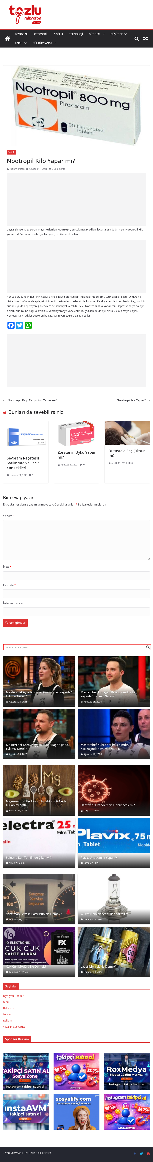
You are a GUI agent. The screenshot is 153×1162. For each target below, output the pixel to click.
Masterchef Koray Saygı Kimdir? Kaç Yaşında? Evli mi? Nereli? (37, 747)
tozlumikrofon (17, 168)
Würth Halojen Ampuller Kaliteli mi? (105, 914)
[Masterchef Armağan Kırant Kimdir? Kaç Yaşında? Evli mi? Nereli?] (114, 681)
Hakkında (8, 1008)
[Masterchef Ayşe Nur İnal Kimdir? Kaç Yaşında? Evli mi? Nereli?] (39, 681)
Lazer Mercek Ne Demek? (99, 967)
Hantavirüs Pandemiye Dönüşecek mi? (108, 805)
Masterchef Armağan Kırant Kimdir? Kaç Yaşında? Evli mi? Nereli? (109, 694)
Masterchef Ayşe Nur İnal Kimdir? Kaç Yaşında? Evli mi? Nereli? (39, 694)
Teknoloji (76, 34)
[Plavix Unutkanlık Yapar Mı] (114, 835)
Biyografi (21, 34)
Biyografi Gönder (13, 996)
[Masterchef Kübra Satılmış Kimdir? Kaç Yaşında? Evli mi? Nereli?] (114, 734)
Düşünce (116, 34)
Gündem (94, 34)
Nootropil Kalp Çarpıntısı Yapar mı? (32, 400)
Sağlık (58, 34)
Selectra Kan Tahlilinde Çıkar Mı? (28, 858)
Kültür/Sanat (42, 43)
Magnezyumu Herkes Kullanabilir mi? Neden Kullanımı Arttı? (37, 803)
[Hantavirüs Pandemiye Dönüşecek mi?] (114, 790)
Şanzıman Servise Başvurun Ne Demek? (34, 914)
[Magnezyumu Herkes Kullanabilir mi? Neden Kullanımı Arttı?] (39, 790)
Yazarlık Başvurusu (14, 1026)
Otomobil (41, 34)
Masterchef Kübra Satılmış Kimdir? (105, 745)
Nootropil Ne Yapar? (131, 400)
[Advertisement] (76, 199)
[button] (102, 34)
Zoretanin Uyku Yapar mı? (76, 455)
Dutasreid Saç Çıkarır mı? (126, 453)
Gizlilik (6, 1002)
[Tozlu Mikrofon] (7, 38)
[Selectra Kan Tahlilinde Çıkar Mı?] (39, 843)
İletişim (7, 1014)
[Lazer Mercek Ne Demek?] (114, 952)
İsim (7, 567)
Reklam (7, 1020)
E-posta (9, 585)
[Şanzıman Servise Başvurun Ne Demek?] (39, 899)
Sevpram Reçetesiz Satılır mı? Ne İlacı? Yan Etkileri (23, 463)
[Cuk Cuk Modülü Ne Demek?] (39, 946)
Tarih (19, 43)
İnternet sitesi (13, 603)
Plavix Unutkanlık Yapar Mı (99, 858)
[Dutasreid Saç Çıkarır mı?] (127, 424)
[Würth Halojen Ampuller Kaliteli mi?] (114, 899)
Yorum (9, 516)
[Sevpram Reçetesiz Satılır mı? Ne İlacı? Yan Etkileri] (25, 424)
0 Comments (58, 168)
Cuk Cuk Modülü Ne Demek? (26, 967)
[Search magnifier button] (148, 647)
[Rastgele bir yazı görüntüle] (145, 38)
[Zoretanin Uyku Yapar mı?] (76, 424)
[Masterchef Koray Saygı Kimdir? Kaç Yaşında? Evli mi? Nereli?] (39, 734)
